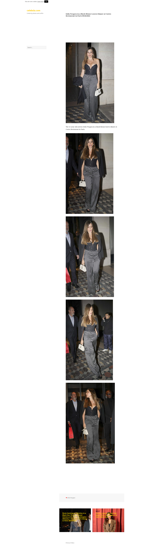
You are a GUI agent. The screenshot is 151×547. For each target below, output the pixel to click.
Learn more (40, 1)
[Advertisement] (36, 32)
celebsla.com (33, 10)
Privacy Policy (70, 543)
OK (46, 1)
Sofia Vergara (71, 498)
